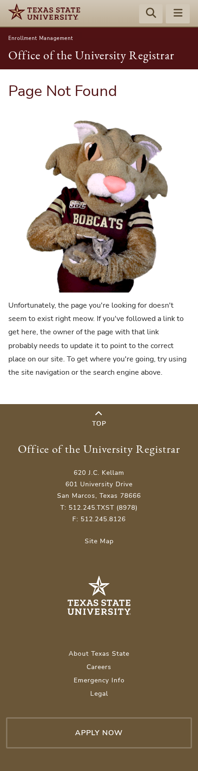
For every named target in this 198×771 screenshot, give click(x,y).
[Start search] (151, 14)
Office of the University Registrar (91, 55)
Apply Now (99, 733)
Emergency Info (99, 680)
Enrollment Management (40, 38)
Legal (99, 693)
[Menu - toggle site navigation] (178, 14)
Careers (99, 667)
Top (99, 423)
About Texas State (99, 653)
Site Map (99, 541)
